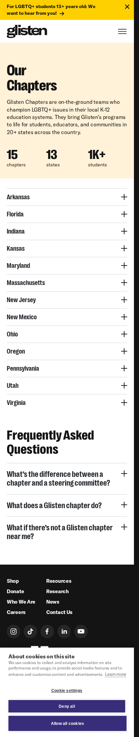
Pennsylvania (23, 368)
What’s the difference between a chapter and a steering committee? (58, 478)
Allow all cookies (67, 723)
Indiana (16, 231)
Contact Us (59, 612)
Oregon (16, 351)
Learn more (115, 674)
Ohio (12, 334)
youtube (81, 631)
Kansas (16, 248)
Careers (16, 612)
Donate (15, 591)
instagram (13, 631)
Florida (15, 214)
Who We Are (21, 602)
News (52, 602)
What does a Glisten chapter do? (54, 505)
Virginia (16, 402)
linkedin (64, 631)
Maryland (18, 265)
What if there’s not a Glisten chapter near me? (60, 532)
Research (57, 591)
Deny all (67, 706)
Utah (13, 385)
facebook (47, 631)
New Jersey (21, 299)
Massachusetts (26, 282)
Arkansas (18, 197)
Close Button (127, 6)
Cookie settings (66, 690)
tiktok (30, 631)
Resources (58, 581)
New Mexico (22, 317)
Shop (13, 581)
